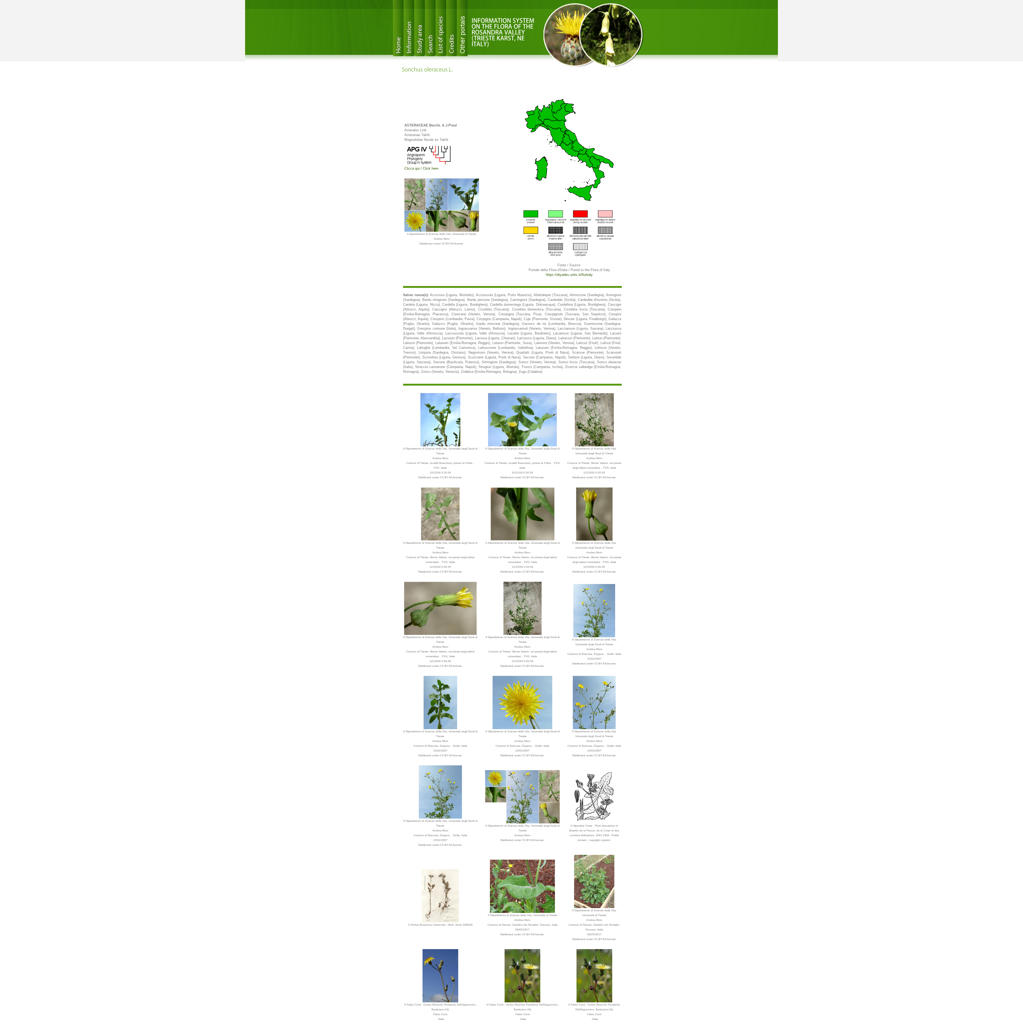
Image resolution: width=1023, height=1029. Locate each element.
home (398, 28)
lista (441, 28)
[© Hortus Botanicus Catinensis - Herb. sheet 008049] (440, 895)
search (430, 28)
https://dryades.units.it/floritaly (569, 275)
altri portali (462, 28)
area (419, 28)
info (409, 28)
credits (451, 28)
